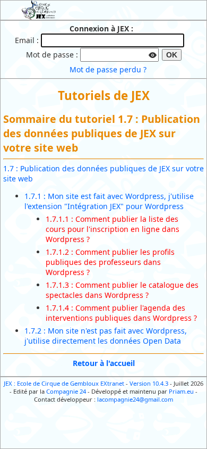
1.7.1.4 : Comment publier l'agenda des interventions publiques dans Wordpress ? (121, 313)
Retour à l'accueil (104, 363)
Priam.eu (181, 391)
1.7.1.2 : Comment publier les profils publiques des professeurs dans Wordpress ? (110, 262)
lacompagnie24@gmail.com (135, 399)
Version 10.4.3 (149, 383)
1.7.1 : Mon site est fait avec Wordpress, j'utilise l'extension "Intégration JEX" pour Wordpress (109, 201)
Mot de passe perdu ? (108, 69)
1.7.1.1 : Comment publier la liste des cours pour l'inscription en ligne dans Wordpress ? (112, 229)
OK (171, 55)
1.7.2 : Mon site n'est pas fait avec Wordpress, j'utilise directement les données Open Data (105, 336)
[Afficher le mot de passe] (153, 53)
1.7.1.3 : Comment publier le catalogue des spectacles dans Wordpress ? (122, 290)
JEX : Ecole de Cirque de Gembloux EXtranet (64, 383)
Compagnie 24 (66, 391)
